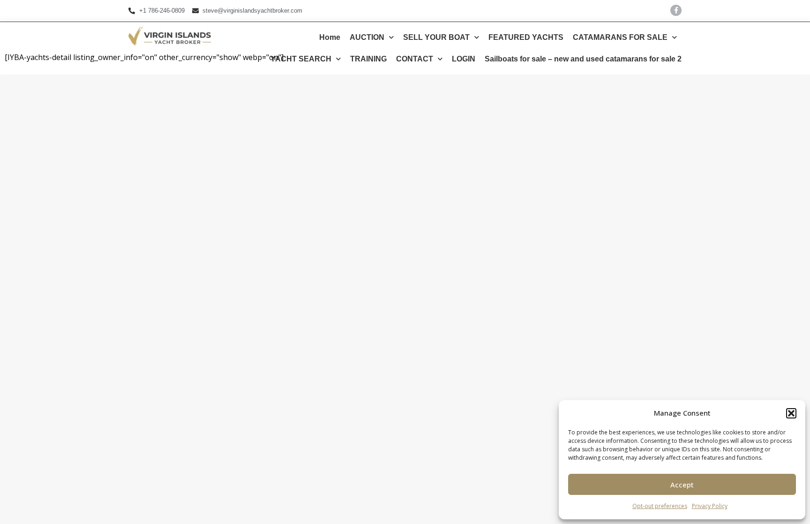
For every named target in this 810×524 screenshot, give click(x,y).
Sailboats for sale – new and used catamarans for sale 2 (583, 59)
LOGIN (463, 59)
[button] (791, 413)
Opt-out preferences (659, 506)
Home (329, 37)
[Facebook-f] (676, 10)
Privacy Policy (710, 506)
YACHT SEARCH (300, 59)
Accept (682, 484)
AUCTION (367, 37)
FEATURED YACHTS (525, 37)
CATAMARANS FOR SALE (620, 37)
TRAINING (368, 59)
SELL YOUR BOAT (436, 37)
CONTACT (414, 59)
